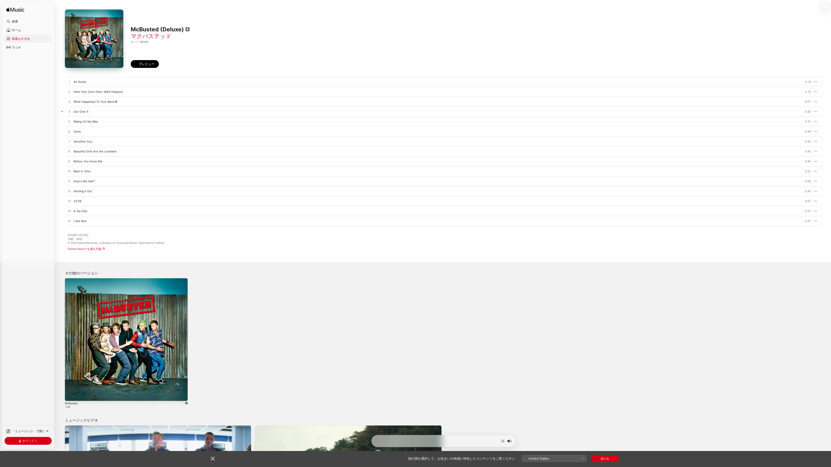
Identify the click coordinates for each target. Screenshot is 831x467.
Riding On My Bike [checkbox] (86, 121)
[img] (15, 9)
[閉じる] (213, 459)
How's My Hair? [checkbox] (84, 181)
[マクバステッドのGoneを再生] (69, 132)
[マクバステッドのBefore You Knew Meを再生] (69, 161)
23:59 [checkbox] (77, 201)
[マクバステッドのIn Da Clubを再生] (69, 211)
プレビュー (805, 81)
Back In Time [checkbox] (82, 171)
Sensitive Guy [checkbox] (83, 141)
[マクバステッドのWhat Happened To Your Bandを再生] (69, 102)
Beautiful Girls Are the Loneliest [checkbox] (95, 151)
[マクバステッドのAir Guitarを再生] (69, 82)
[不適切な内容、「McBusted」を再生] (70, 395)
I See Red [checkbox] (80, 221)
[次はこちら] (502, 441)
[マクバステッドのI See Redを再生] (69, 221)
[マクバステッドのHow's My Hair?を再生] (69, 181)
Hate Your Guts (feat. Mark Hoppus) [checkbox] (98, 91)
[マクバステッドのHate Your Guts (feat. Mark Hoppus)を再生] (69, 92)
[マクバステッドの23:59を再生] (69, 201)
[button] (28, 21)
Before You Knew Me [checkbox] (88, 161)
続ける (605, 458)
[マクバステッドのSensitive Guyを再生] (69, 142)
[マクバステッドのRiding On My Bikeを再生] (69, 122)
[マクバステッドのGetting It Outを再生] (69, 191)
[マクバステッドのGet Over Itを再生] (69, 112)
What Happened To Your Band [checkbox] (94, 101)
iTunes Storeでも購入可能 (84, 249)
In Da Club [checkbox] (80, 211)
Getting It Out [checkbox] (83, 191)
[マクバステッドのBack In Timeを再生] (69, 171)
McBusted (72, 280)
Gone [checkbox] (77, 131)
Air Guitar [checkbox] (80, 81)
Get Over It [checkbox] (81, 111)
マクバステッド (151, 36)
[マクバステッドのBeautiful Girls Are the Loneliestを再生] (69, 152)
